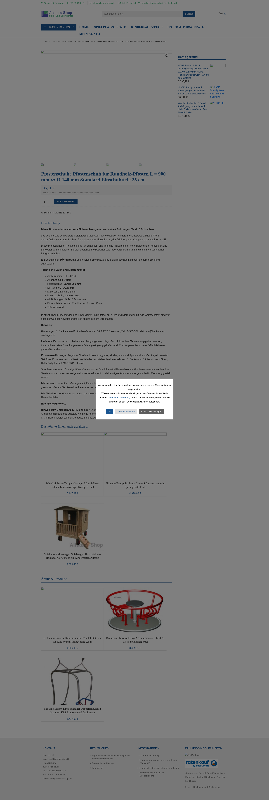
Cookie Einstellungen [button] (151, 411)
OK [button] (109, 411)
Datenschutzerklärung (119, 397)
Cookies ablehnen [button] (126, 411)
